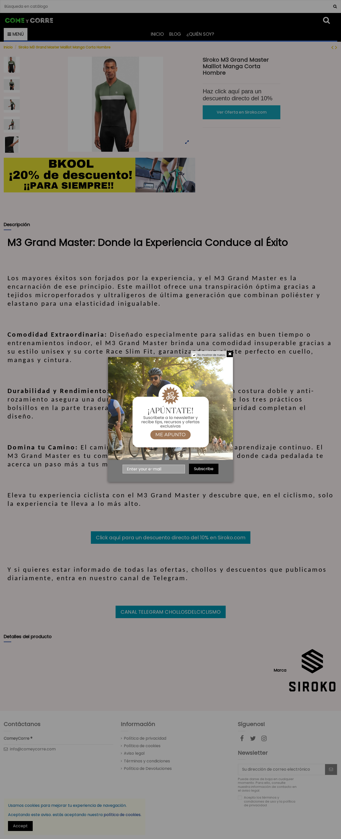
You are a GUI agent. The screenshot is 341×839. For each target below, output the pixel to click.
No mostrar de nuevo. (211, 355)
